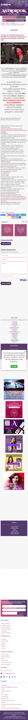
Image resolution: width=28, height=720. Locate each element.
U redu (14, 366)
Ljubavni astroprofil (6, 691)
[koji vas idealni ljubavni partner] (14, 409)
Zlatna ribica (4, 660)
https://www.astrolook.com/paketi (9, 170)
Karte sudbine (4, 694)
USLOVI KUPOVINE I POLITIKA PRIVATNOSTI (12, 718)
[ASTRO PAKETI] (14, 389)
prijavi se (21, 613)
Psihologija (14, 323)
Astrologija (12, 22)
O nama (3, 648)
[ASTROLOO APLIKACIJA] (14, 426)
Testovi (3, 689)
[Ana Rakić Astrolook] (14, 481)
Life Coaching (15, 338)
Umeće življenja (14, 324)
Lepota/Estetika (14, 333)
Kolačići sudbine (14, 526)
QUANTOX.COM (19, 716)
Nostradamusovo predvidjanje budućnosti (11, 704)
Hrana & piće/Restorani (15, 331)
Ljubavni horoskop (5, 633)
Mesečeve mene (5, 698)
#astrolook (3, 128)
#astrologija (14, 196)
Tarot (2, 692)
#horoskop (14, 128)
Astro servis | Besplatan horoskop (9, 687)
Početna (2, 22)
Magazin (7, 22)
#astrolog (19, 128)
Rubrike (3, 644)
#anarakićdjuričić (21, 196)
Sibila (14, 529)
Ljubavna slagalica (15, 533)
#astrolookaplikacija (6, 199)
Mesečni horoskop (5, 627)
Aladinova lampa (14, 528)
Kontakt (3, 646)
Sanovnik (3, 702)
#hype (18, 199)
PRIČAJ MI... (14, 341)
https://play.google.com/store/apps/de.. (10, 192)
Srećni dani (4, 631)
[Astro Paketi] (14, 443)
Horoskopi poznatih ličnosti (7, 700)
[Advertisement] (14, 302)
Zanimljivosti (15, 336)
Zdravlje (15, 330)
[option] (7, 230)
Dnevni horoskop (5, 623)
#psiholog (8, 196)
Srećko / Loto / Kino (15, 532)
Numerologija (4, 696)
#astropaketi (14, 199)
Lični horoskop (4, 641)
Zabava (14, 326)
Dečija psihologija (15, 340)
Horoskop (3, 639)
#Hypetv (23, 199)
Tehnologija (14, 334)
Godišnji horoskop (5, 629)
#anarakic (24, 130)
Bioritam (3, 706)
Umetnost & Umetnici (14, 327)
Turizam (14, 337)
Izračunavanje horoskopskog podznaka (10, 708)
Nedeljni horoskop (5, 625)
